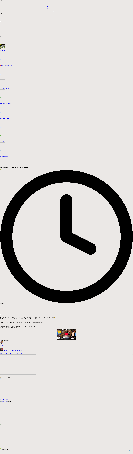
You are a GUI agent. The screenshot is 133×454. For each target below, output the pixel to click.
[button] (53, 11)
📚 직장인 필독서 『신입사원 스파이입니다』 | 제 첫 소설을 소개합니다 (6, 65)
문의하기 (130, 450)
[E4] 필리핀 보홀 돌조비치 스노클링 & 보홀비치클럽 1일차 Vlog (5, 118)
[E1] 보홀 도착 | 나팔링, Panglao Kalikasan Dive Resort (5, 141)
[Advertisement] (66, 309)
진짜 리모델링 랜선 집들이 (2, 50)
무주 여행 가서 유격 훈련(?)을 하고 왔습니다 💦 (4, 27)
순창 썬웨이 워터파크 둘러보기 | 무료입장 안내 (4, 156)
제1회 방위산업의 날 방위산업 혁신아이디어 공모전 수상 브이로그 (5, 103)
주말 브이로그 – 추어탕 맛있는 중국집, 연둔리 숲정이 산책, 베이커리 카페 (6, 88)
